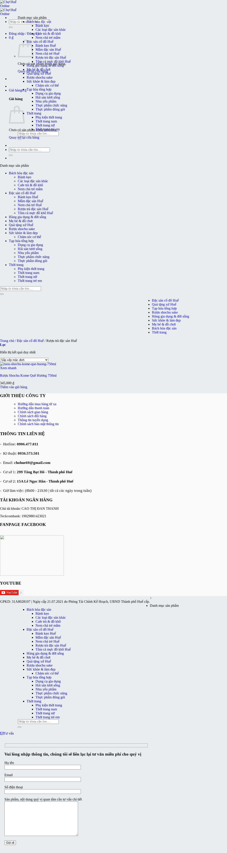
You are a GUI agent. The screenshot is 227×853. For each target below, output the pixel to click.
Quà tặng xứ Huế (39, 73)
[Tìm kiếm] (10, 27)
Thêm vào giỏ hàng (13, 387)
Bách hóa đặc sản (39, 21)
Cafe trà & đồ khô (48, 33)
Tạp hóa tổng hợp (39, 89)
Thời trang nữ (45, 125)
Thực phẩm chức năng (51, 105)
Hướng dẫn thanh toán (33, 408)
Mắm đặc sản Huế (48, 49)
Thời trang (34, 113)
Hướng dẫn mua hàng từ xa (37, 404)
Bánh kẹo (42, 25)
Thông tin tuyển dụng (33, 420)
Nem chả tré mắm (47, 37)
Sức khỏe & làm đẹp (41, 81)
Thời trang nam (46, 121)
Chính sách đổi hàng (32, 416)
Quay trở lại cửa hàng (24, 137)
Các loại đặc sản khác (50, 29)
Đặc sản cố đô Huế (40, 41)
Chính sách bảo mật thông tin (38, 424)
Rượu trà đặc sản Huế (50, 57)
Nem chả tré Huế (47, 53)
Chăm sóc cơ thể (47, 85)
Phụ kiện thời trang (48, 117)
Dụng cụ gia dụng (48, 93)
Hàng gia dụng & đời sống (45, 65)
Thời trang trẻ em (47, 129)
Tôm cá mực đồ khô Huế (53, 61)
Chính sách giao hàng (33, 412)
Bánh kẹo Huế (45, 45)
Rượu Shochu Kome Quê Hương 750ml (28, 375)
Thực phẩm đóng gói (50, 109)
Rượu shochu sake (40, 77)
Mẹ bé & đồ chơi (38, 69)
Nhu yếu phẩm (45, 101)
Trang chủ (7, 341)
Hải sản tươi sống (47, 97)
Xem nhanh (8, 368)
